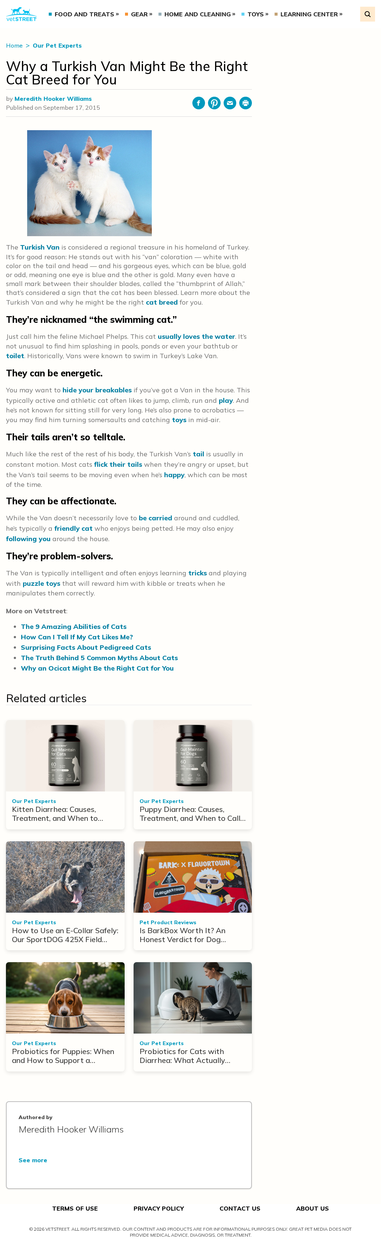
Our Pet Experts (57, 45)
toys (179, 419)
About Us (312, 1208)
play (226, 400)
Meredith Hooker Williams (53, 98)
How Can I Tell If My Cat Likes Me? (77, 637)
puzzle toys (41, 583)
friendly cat (73, 528)
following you (28, 538)
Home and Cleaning (197, 14)
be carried (155, 518)
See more (33, 1160)
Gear (139, 14)
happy (174, 474)
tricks (197, 573)
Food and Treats (84, 14)
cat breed (162, 302)
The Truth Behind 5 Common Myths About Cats (99, 657)
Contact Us (240, 1208)
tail (198, 454)
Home (15, 45)
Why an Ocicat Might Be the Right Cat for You (97, 668)
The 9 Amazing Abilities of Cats (74, 626)
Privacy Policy (159, 1208)
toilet (15, 355)
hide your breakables (97, 390)
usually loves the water (196, 336)
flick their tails (118, 464)
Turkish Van (40, 247)
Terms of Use (75, 1208)
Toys (255, 14)
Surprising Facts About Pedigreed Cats (86, 647)
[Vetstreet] (21, 14)
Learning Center (309, 14)
